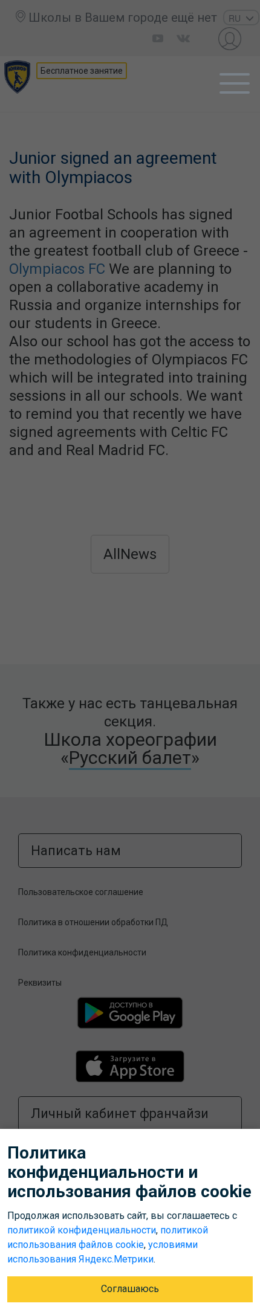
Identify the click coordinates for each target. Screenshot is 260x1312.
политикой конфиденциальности (81, 1230)
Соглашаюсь (130, 1288)
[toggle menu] (234, 83)
